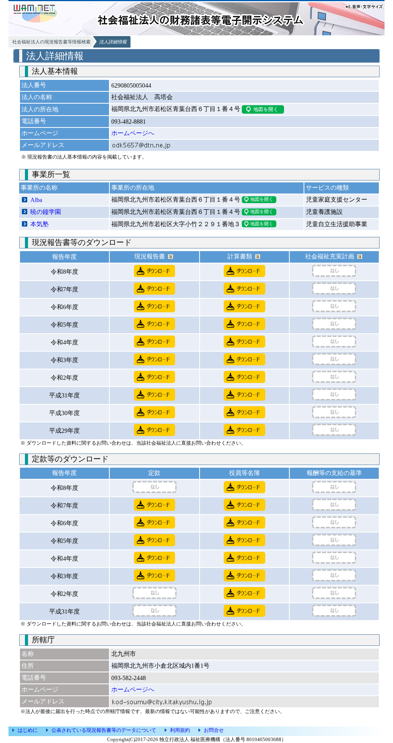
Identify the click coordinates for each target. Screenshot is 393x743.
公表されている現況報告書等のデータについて (103, 730)
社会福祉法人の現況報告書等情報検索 (51, 42)
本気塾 (39, 224)
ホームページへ (132, 133)
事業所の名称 (39, 187)
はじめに (28, 730)
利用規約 (180, 730)
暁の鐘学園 (45, 212)
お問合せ (214, 730)
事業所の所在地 (132, 187)
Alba (36, 200)
